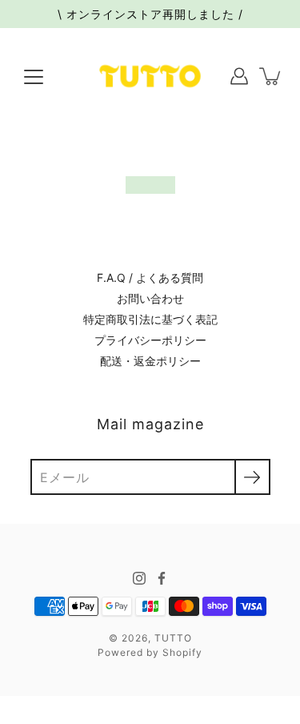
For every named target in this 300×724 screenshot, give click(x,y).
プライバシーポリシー (150, 340)
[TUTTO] (150, 76)
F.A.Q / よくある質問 (150, 277)
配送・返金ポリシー (150, 361)
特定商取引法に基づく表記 (150, 319)
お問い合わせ (150, 298)
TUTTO (173, 638)
